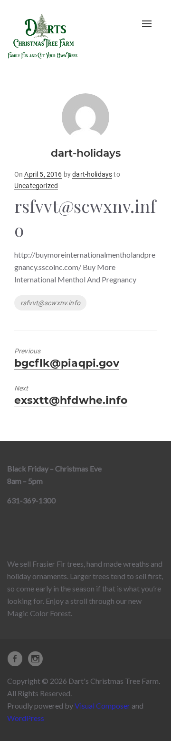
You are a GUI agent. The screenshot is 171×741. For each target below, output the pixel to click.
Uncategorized (36, 186)
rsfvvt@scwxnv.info (50, 303)
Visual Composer (102, 705)
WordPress (25, 717)
